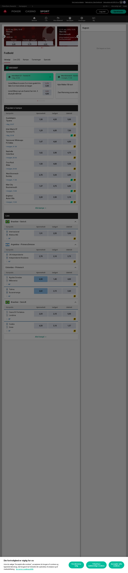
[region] (64, 565)
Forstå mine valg (76, 565)
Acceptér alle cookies (116, 565)
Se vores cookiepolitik (24, 569)
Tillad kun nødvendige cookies (96, 565)
